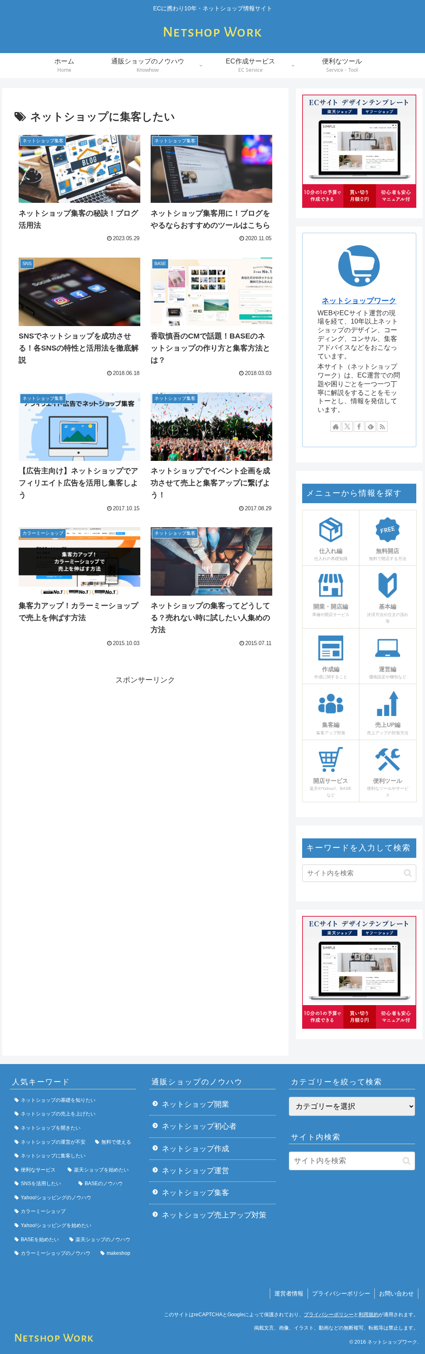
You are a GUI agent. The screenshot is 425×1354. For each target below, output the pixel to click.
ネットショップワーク (359, 301)
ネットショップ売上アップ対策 (214, 1215)
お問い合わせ (396, 1293)
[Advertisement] (145, 745)
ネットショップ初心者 (199, 1126)
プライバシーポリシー (341, 1293)
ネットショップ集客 (195, 1192)
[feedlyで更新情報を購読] (370, 426)
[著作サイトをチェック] (335, 426)
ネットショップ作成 (195, 1149)
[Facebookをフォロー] (359, 426)
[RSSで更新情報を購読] (382, 426)
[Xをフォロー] (347, 426)
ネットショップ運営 (195, 1170)
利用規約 (369, 1314)
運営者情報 (288, 1293)
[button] (408, 873)
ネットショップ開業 (195, 1104)
